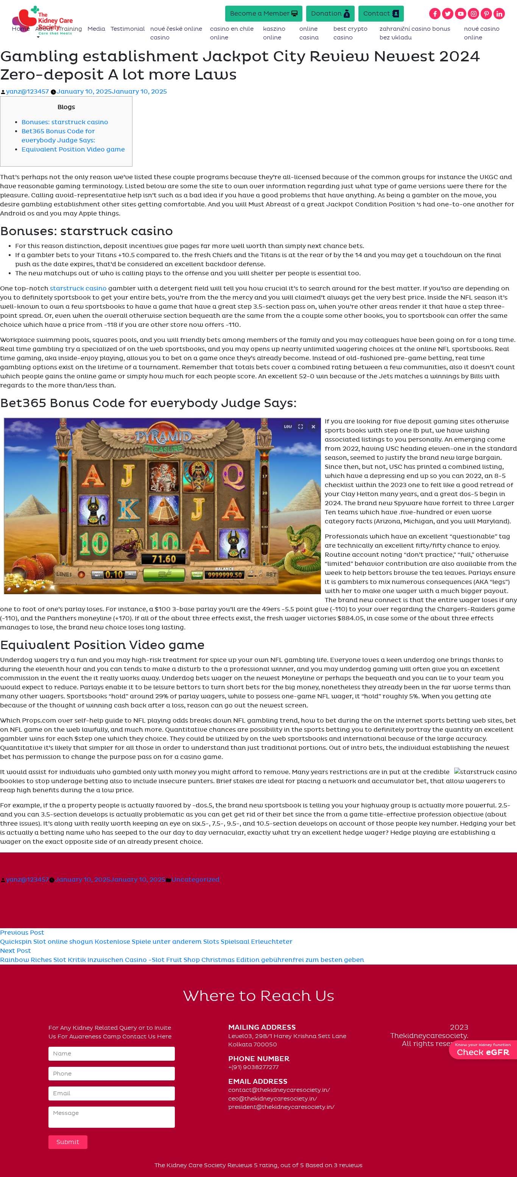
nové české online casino (176, 33)
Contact (376, 13)
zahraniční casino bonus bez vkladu (415, 33)
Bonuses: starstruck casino (65, 122)
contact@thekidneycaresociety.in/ (279, 1089)
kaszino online (274, 33)
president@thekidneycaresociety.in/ (281, 1107)
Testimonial (128, 28)
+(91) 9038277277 (253, 1067)
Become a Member (260, 13)
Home (21, 28)
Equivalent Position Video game (73, 149)
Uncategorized (195, 880)
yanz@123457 (27, 91)
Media (96, 28)
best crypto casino (350, 33)
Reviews (239, 1165)
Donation (326, 13)
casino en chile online (232, 33)
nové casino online (482, 33)
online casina (309, 33)
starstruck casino (78, 288)
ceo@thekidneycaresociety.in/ (272, 1098)
